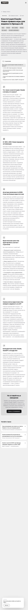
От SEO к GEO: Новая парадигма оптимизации (12, 68)
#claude (8, 27)
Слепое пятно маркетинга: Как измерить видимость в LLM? (14, 77)
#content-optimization (14, 30)
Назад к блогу (6, 11)
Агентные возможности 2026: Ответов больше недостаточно (13, 71)
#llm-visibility (15, 27)
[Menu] (26, 3)
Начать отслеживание (14, 411)
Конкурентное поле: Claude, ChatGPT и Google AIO (13, 79)
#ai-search (4, 30)
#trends (21, 27)
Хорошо (6, 605)
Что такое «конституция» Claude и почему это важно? (13, 65)
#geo (3, 27)
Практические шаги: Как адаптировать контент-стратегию (13, 74)
